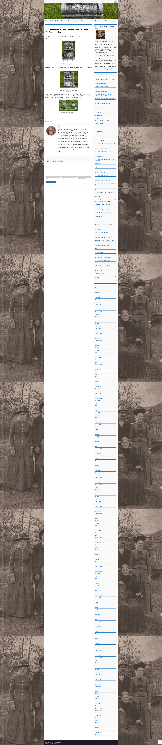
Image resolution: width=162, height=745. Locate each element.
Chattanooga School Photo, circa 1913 (102, 232)
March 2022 (97, 412)
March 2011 (97, 729)
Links (102, 20)
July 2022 (97, 403)
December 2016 (98, 564)
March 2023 (97, 383)
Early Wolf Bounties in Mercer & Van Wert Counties (105, 242)
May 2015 (97, 609)
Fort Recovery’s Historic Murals (101, 177)
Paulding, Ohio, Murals (99, 140)
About (51, 20)
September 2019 (98, 484)
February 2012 (98, 703)
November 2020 (98, 451)
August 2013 (97, 660)
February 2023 (98, 386)
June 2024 (97, 347)
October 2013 (98, 655)
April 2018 (97, 525)
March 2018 (97, 528)
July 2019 (97, 489)
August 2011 (97, 717)
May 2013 (97, 667)
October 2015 (98, 597)
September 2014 (98, 628)
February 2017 (98, 559)
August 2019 (97, 487)
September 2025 (98, 311)
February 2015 (98, 616)
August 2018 (97, 515)
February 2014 (98, 645)
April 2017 (97, 554)
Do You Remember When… (100, 221)
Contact (107, 20)
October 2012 (98, 684)
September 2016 (98, 571)
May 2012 (97, 696)
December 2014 (98, 621)
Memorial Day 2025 (99, 229)
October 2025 (98, 309)
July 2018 (97, 518)
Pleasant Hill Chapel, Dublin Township (102, 103)
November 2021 (98, 422)
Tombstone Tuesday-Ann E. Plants (102, 245)
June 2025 (97, 318)
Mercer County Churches (80, 20)
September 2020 (98, 455)
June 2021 (97, 434)
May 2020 (97, 465)
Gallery (63, 20)
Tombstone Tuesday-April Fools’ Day (102, 260)
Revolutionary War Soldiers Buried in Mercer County (105, 199)
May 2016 (97, 580)
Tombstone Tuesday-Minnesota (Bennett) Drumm (105, 143)
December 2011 (98, 708)
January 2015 (97, 619)
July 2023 (97, 374)
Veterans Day (98, 126)
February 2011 (98, 732)
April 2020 (97, 467)
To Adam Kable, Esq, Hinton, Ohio (102, 145)
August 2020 (97, 458)
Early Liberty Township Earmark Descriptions (104, 100)
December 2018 (98, 506)
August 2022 (97, 400)
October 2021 (98, 424)
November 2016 (98, 566)
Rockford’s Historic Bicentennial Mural (102, 180)
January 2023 (97, 388)
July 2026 (97, 287)
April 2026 (97, 294)
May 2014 (97, 638)
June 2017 (97, 549)
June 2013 (97, 664)
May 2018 (97, 523)
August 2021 (97, 429)
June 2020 (97, 463)
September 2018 (98, 513)
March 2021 (97, 441)
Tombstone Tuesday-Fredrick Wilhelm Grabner (104, 201)
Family (57, 20)
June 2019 (97, 491)
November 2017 (98, 537)
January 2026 (97, 302)
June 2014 (97, 636)
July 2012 (97, 691)
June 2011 (97, 722)
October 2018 (98, 511)
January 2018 (97, 532)
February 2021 (98, 443)
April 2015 (97, 612)
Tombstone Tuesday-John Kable (101, 175)
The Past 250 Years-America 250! (102, 83)
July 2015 (97, 604)
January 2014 (97, 648)
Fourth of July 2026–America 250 (101, 86)
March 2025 (97, 326)
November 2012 (98, 681)
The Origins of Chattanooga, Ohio (102, 270)
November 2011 (98, 710)
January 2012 (97, 705)
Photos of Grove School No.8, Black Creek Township (105, 280)
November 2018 (98, 508)
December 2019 (98, 477)
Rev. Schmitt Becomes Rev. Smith (101, 138)
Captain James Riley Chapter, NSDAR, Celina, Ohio (105, 192)
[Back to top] (159, 737)
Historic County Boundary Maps (101, 128)
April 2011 (97, 727)
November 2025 (98, 306)
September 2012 (98, 686)
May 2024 (97, 350)
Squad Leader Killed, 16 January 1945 (102, 257)
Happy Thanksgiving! (99, 118)
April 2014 (97, 640)
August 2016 (97, 573)
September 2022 (98, 398)
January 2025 (97, 330)
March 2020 (97, 470)
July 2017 (97, 547)
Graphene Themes (53, 743)
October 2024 (98, 338)
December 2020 (98, 448)
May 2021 (97, 436)
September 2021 (98, 427)
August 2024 (97, 343)
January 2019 (97, 503)
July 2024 (97, 345)
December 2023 (98, 362)
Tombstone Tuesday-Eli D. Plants (101, 226)
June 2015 (97, 607)
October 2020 (98, 453)
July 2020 (97, 460)
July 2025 (97, 316)
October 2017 (98, 540)
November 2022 (98, 393)
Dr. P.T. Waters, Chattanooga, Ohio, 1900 (103, 88)
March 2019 (97, 499)
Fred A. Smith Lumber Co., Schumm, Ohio (103, 212)
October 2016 (98, 568)
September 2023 (98, 369)
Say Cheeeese (98, 254)
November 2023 (98, 364)
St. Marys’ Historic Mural (100, 172)
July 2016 (97, 576)
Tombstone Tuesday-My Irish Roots (102, 268)
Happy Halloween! (98, 131)
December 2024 (98, 333)
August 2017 (97, 544)
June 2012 (97, 693)
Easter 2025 (97, 248)
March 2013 (97, 672)
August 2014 (97, 631)
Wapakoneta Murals (99, 156)
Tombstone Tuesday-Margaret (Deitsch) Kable (104, 151)
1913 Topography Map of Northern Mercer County (105, 110)
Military (69, 20)
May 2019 (97, 494)
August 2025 (97, 314)
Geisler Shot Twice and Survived (101, 91)
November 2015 (98, 595)
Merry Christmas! (98, 115)
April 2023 (97, 381)
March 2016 (97, 585)
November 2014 (98, 624)
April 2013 (97, 669)
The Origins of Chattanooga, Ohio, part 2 (103, 265)
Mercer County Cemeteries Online (102, 148)
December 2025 (98, 304)
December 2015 (98, 592)
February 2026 (98, 299)
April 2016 (97, 583)
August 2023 (97, 371)
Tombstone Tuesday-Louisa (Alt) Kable (103, 120)
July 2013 (97, 662)
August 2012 (97, 688)
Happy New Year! (98, 112)
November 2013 (98, 652)
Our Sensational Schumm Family (101, 76)
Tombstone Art (51, 33)
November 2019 (98, 479)
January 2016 (97, 590)
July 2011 (97, 720)
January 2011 (97, 734)
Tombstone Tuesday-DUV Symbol (102, 219)
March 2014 (97, 643)
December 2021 (98, 419)
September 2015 (98, 600)
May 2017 (97, 552)
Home (46, 20)
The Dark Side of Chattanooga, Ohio (102, 262)
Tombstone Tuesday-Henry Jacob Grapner (103, 187)
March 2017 (97, 556)
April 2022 (97, 410)
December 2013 (98, 650)
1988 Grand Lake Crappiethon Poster (102, 153)
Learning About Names (99, 273)
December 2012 (98, 679)
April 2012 (97, 698)
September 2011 (98, 715)
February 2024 (98, 357)
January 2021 (97, 446)
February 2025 (98, 328)
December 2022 (98, 391)
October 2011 (98, 713)
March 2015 (97, 614)
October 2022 (98, 395)
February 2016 (98, 588)
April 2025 (97, 323)
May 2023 (97, 379)
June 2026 (97, 290)
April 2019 (97, 496)
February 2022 (98, 415)
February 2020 (98, 472)
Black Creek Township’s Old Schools (83, 25)
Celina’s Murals (98, 163)
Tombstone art (49, 121)
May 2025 (97, 321)
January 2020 (97, 475)
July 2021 (97, 431)
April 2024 (97, 352)
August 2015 (97, 602)
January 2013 (97, 676)
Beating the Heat (98, 189)
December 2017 (98, 535)
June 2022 (97, 405)
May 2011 (97, 725)
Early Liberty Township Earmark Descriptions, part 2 (105, 98)
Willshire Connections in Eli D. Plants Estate (104, 224)
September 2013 (98, 657)
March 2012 (97, 701)
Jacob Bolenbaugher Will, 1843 (53, 25)
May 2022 (97, 407)
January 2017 (97, 561)
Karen (47, 33)
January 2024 (97, 359)
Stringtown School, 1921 (100, 123)
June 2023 (97, 376)
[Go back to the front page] (81, 11)
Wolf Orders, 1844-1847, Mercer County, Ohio (104, 240)
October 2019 (98, 482)
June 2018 (97, 520)
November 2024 (98, 335)
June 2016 (97, 578)
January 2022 (97, 417)
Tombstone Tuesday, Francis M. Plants (102, 237)
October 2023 (98, 367)
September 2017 (98, 542)
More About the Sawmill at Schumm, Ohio (103, 207)
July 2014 (97, 633)
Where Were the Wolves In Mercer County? (104, 234)
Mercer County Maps (93, 20)
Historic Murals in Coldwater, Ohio (102, 169)
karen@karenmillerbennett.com (56, 741)
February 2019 (98, 501)
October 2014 (98, 626)
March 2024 (97, 355)
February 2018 (98, 530)
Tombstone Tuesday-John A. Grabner (102, 209)
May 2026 (97, 292)
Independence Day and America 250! (102, 204)
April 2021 (97, 439)
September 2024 (98, 340)
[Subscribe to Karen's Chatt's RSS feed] (45, 1)
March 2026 (97, 297)
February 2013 (98, 674)
